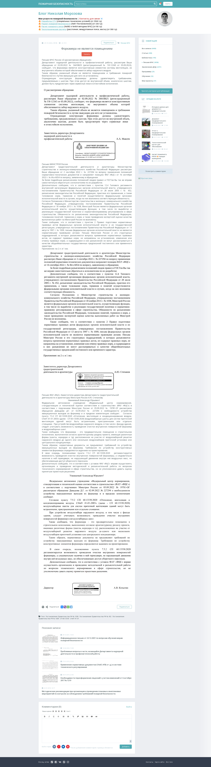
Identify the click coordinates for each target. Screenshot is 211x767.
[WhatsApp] (68, 607)
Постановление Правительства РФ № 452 (95, 616)
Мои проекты (149, 81)
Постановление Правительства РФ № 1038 (62, 616)
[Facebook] (63, 746)
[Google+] (68, 746)
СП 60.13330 (64, 618)
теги (169, 762)
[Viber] (65, 607)
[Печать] (44, 606)
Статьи (147, 53)
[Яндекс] (59, 746)
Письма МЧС (125, 43)
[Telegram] (71, 607)
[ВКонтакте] (62, 607)
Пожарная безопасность (55, 4)
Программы (148, 72)
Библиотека (149, 58)
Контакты (149, 762)
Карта (159, 762)
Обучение (147, 76)
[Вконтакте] (54, 746)
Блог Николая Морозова (60, 13)
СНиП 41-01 (74, 618)
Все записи (149, 48)
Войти (167, 4)
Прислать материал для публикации (155, 91)
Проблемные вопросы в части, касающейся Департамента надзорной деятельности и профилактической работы (92, 652)
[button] (44, 716)
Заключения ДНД (151, 67)
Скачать (87, 54)
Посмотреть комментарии (155, 171)
